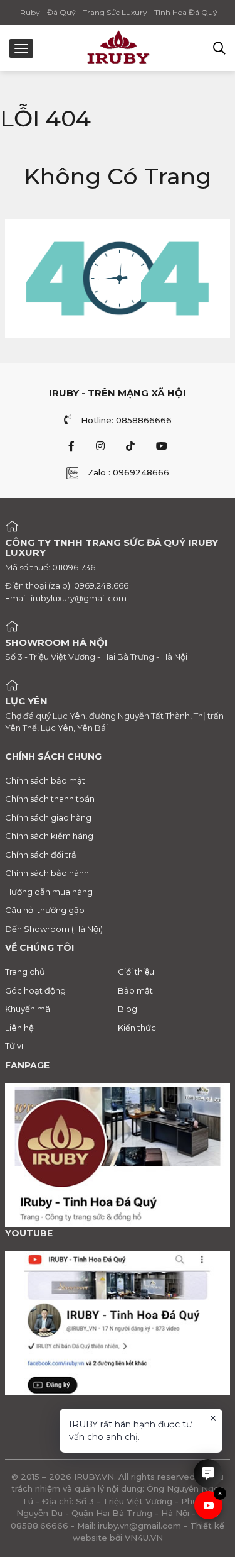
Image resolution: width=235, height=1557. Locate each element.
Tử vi (14, 1046)
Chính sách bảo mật (45, 780)
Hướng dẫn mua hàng (49, 892)
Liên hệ (19, 1027)
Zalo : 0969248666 (128, 472)
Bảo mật (135, 990)
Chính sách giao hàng (48, 817)
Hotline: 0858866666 (126, 420)
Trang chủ (25, 972)
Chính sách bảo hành (47, 873)
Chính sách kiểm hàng (49, 836)
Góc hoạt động (35, 990)
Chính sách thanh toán (50, 799)
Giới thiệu (136, 972)
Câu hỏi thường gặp (45, 910)
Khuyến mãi (28, 1009)
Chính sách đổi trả (40, 855)
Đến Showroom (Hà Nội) (54, 929)
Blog (127, 1009)
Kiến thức (137, 1027)
